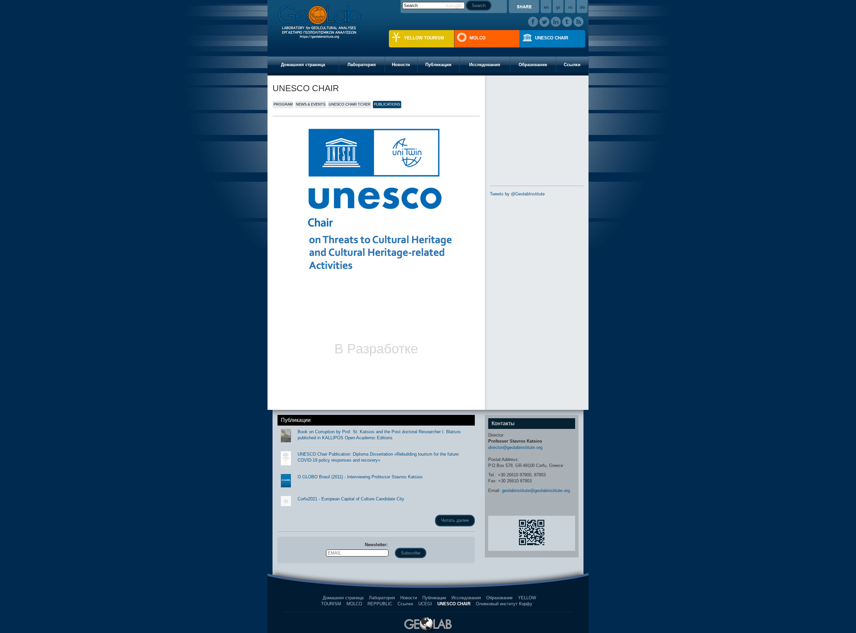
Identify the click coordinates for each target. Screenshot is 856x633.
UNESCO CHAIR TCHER (349, 104)
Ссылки (572, 64)
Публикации (438, 64)
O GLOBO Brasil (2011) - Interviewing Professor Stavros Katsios (360, 476)
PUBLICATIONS (387, 104)
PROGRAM (283, 104)
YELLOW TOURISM (424, 37)
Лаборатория (361, 64)
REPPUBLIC (379, 603)
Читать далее (455, 520)
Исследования (484, 64)
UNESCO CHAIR (551, 37)
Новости (401, 64)
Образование (533, 64)
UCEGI (425, 603)
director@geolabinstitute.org (515, 447)
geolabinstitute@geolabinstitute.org (536, 490)
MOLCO (477, 37)
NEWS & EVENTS (310, 104)
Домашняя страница (303, 64)
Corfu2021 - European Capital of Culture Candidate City (351, 498)
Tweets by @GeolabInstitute (517, 193)
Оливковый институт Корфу (504, 603)
